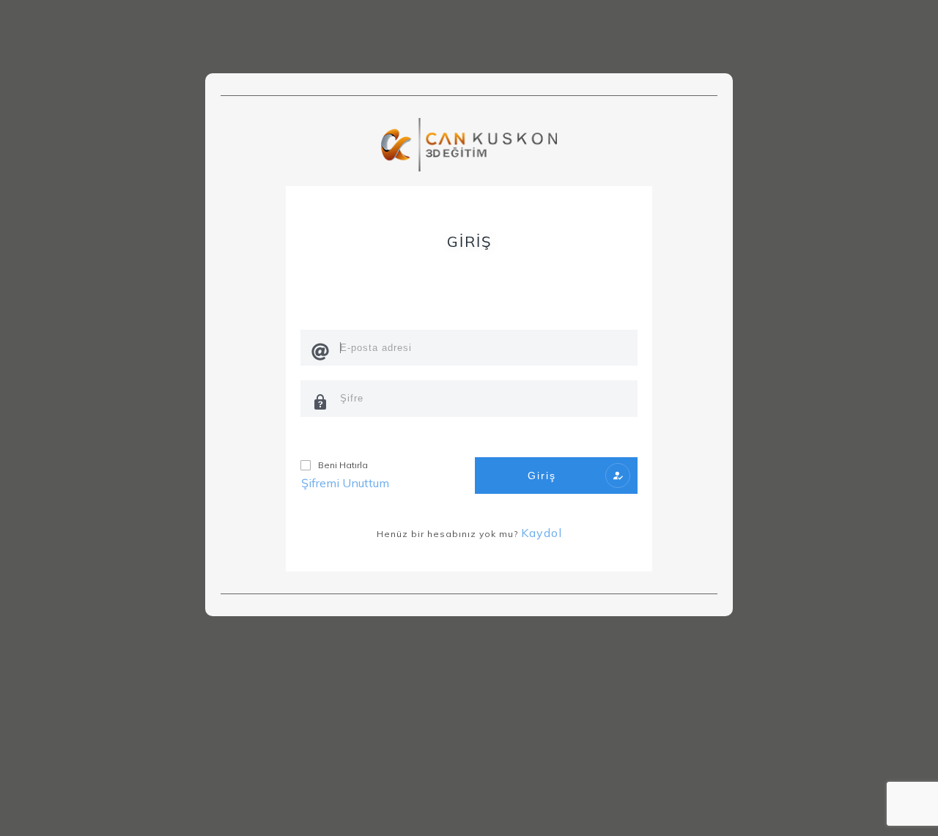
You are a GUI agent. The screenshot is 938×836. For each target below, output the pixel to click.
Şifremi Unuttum (345, 483)
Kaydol (541, 532)
